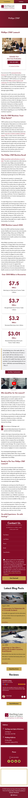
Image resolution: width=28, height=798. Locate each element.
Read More (5, 622)
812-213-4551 (14, 757)
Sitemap (11, 792)
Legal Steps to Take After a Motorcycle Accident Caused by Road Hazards (12, 649)
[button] (14, 372)
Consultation (7, 1)
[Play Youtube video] (14, 383)
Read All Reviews (14, 703)
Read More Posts (14, 669)
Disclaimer (16, 792)
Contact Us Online (14, 66)
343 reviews (10, 682)
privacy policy (11, 572)
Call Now (21, 1)
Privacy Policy (11, 790)
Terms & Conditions (20, 790)
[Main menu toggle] (24, 7)
